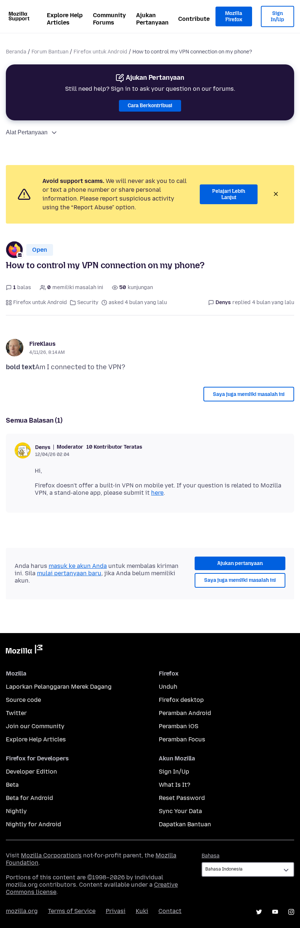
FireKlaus (42, 343)
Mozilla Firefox (233, 16)
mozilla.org (22, 911)
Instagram (291, 912)
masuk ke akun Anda (78, 565)
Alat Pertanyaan (27, 132)
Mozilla (24, 650)
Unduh (168, 686)
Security (87, 302)
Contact (169, 911)
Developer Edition (31, 771)
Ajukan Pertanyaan (152, 19)
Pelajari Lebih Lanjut (228, 194)
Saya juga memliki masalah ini (249, 394)
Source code (23, 699)
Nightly (16, 811)
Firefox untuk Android (100, 52)
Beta (12, 784)
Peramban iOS (178, 726)
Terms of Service (71, 911)
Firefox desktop (181, 699)
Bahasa (211, 856)
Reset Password (182, 797)
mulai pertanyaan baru (69, 573)
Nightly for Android (33, 824)
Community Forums (109, 19)
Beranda (16, 52)
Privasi (115, 911)
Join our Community (35, 726)
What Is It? (174, 784)
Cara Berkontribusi (150, 105)
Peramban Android (185, 713)
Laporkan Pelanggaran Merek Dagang (59, 686)
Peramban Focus (182, 739)
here (157, 492)
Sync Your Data (180, 811)
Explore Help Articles (65, 19)
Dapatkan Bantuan (185, 824)
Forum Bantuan (49, 52)
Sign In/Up (277, 16)
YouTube (275, 912)
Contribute (194, 18)
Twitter (16, 713)
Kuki (142, 911)
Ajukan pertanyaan (240, 563)
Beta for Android (29, 797)
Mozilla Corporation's (51, 855)
